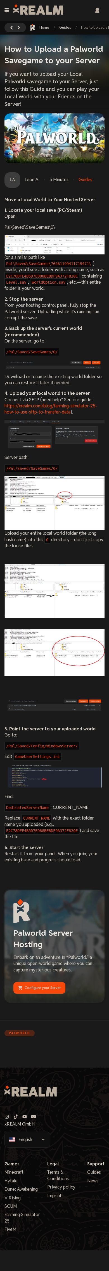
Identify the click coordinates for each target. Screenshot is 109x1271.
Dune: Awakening (21, 1189)
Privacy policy (61, 1187)
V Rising (12, 1198)
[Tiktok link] (15, 1116)
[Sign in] (97, 10)
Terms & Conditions (58, 1175)
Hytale (11, 1181)
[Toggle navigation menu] (6, 10)
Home (44, 27)
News (92, 1181)
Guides (65, 28)
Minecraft (13, 1172)
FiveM (10, 1229)
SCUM (10, 1206)
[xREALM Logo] (38, 10)
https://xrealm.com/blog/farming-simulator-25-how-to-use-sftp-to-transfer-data (50, 409)
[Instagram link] (6, 1116)
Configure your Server (43, 987)
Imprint (54, 1196)
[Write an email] (33, 1116)
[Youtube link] (24, 1116)
